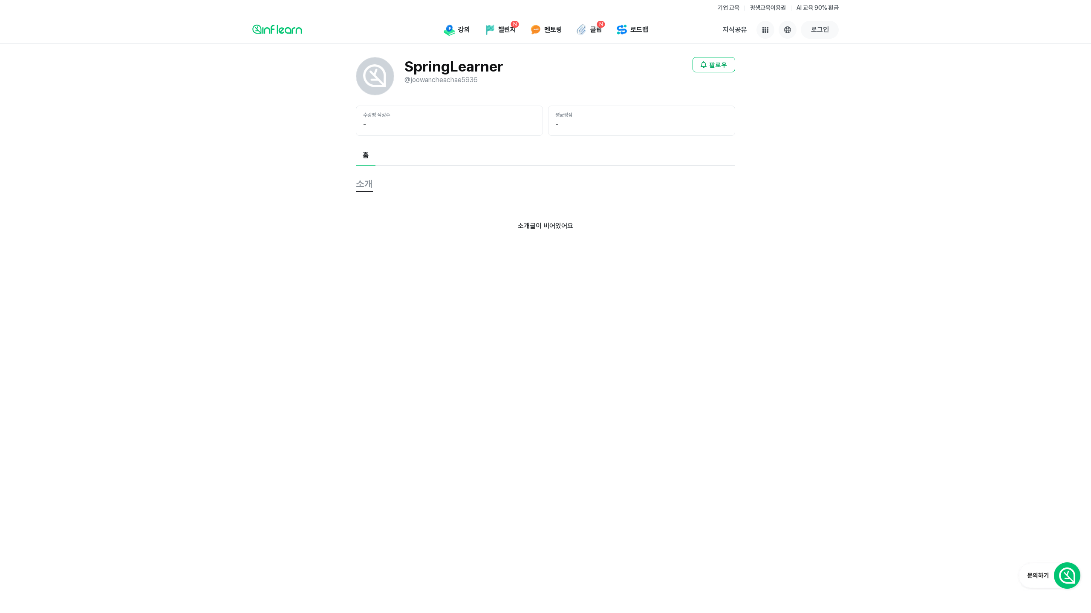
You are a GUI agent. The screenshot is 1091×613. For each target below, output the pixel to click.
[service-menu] (765, 30)
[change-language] (788, 30)
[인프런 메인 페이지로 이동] (277, 29)
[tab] (365, 156)
